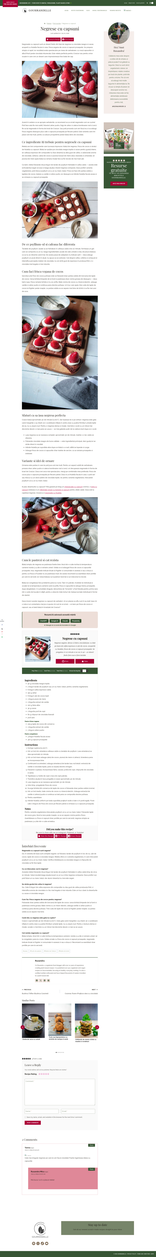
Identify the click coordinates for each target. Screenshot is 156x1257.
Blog (88, 10)
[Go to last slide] (23, 1027)
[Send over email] (2, 637)
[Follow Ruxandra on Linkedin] (44, 980)
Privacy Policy (131, 1254)
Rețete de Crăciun (50, 951)
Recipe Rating (31, 1074)
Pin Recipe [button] (61, 836)
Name (28, 1111)
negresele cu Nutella (53, 493)
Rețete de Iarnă (64, 951)
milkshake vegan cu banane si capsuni (54, 490)
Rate (86, 661)
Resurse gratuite (140, 3)
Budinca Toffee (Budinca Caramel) (35, 991)
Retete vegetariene (77, 10)
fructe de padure (35, 951)
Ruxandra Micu (37, 1171)
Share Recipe (75, 836)
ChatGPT (43, 621)
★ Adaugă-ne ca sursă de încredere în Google (60, 625)
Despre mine (132, 3)
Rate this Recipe (46, 836)
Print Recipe (68, 39)
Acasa (125, 3)
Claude (65, 621)
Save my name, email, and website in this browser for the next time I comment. (54, 1117)
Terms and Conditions (143, 1254)
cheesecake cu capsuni (73, 487)
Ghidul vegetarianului (99, 10)
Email (64, 1111)
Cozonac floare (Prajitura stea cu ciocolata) (81, 991)
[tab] (56, 1052)
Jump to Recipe (54, 39)
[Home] (44, 23)
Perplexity (76, 621)
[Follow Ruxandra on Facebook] (36, 980)
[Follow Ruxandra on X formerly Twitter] (40, 980)
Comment (30, 1081)
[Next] (97, 1027)
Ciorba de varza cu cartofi (31, 1039)
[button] (71, 634)
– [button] (81, 671)
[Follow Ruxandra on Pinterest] (48, 980)
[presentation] (33, 1021)
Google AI (54, 621)
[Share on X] (2, 629)
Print (66, 661)
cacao (25, 951)
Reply (92, 1145)
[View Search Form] (147, 3)
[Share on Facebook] (2, 625)
